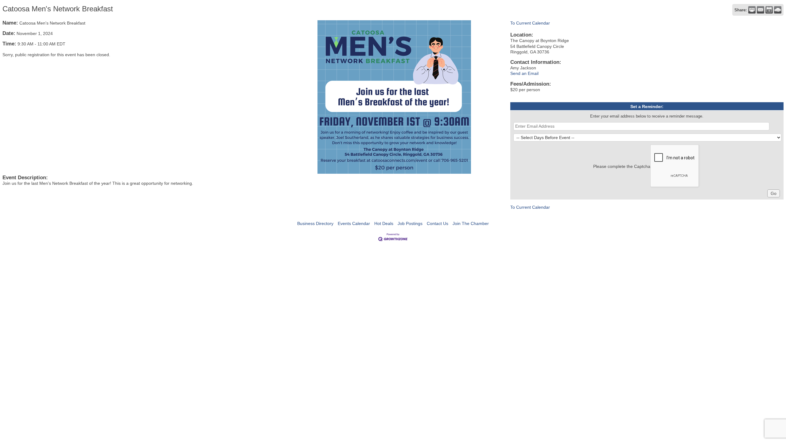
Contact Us (437, 223)
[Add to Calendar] (769, 10)
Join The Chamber (471, 223)
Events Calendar (354, 223)
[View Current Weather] (777, 10)
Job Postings (410, 223)
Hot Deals (383, 223)
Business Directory (315, 223)
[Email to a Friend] (760, 10)
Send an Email (524, 73)
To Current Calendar (530, 23)
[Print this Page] (752, 10)
